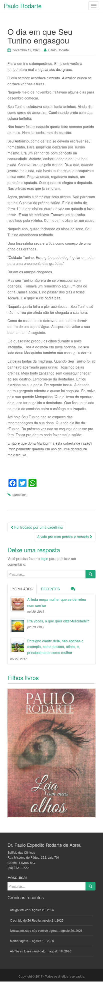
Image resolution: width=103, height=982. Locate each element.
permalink (19, 494)
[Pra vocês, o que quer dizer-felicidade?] (17, 625)
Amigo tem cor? (20, 910)
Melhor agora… (20, 940)
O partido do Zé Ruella (25, 920)
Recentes (50, 588)
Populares (22, 588)
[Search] (91, 574)
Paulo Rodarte (58, 49)
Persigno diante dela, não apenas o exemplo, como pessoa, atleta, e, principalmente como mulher (55, 646)
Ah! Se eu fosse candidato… (29, 951)
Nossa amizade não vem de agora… (35, 930)
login (44, 558)
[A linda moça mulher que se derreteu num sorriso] (17, 604)
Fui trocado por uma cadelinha (38, 527)
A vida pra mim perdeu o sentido (63, 536)
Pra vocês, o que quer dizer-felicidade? (58, 620)
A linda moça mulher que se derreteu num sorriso (56, 602)
